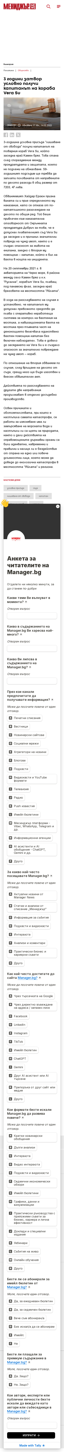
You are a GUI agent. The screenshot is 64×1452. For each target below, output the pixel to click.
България (8, 64)
